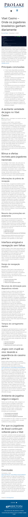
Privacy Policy (14, 512)
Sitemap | (20, 512)
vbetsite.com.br (5, 63)
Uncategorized (10, 497)
